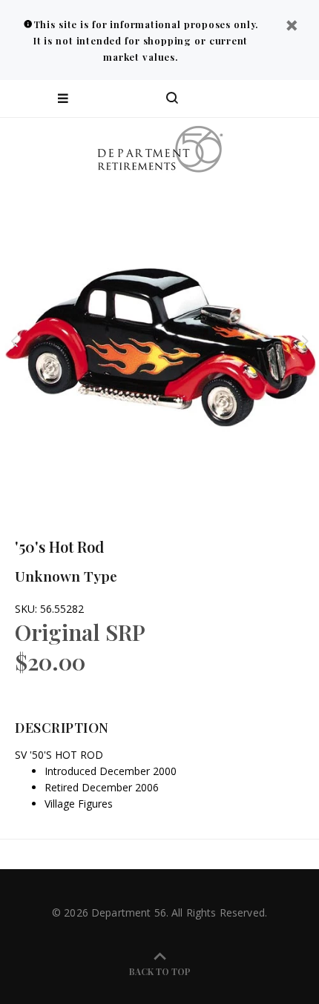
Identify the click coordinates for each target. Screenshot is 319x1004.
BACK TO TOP (160, 971)
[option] (159, 341)
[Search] (172, 98)
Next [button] (305, 341)
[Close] (291, 27)
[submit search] (248, 98)
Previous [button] (14, 341)
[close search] (295, 98)
